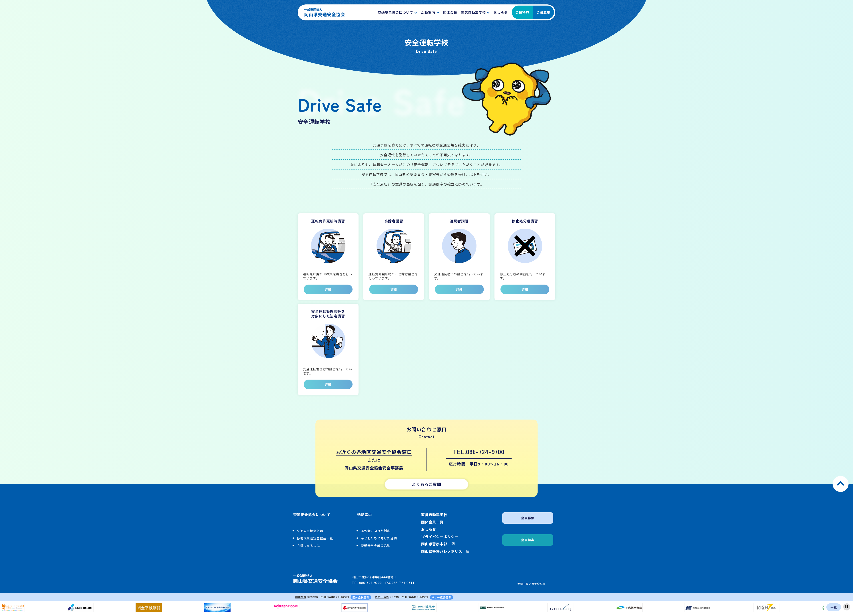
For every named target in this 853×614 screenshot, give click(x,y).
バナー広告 (382, 597)
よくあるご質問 (426, 484)
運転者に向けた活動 (375, 531)
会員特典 (522, 12)
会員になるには (308, 545)
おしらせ (428, 529)
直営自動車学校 (434, 514)
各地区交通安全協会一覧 (315, 538)
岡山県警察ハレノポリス (441, 551)
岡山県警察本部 (434, 544)
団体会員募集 (360, 597)
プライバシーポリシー (439, 536)
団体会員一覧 (432, 522)
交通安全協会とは (310, 531)
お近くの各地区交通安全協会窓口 (374, 451)
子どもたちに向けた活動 (379, 538)
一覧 (833, 607)
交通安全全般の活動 (375, 545)
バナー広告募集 (442, 597)
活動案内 (364, 514)
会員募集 (543, 12)
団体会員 (300, 597)
